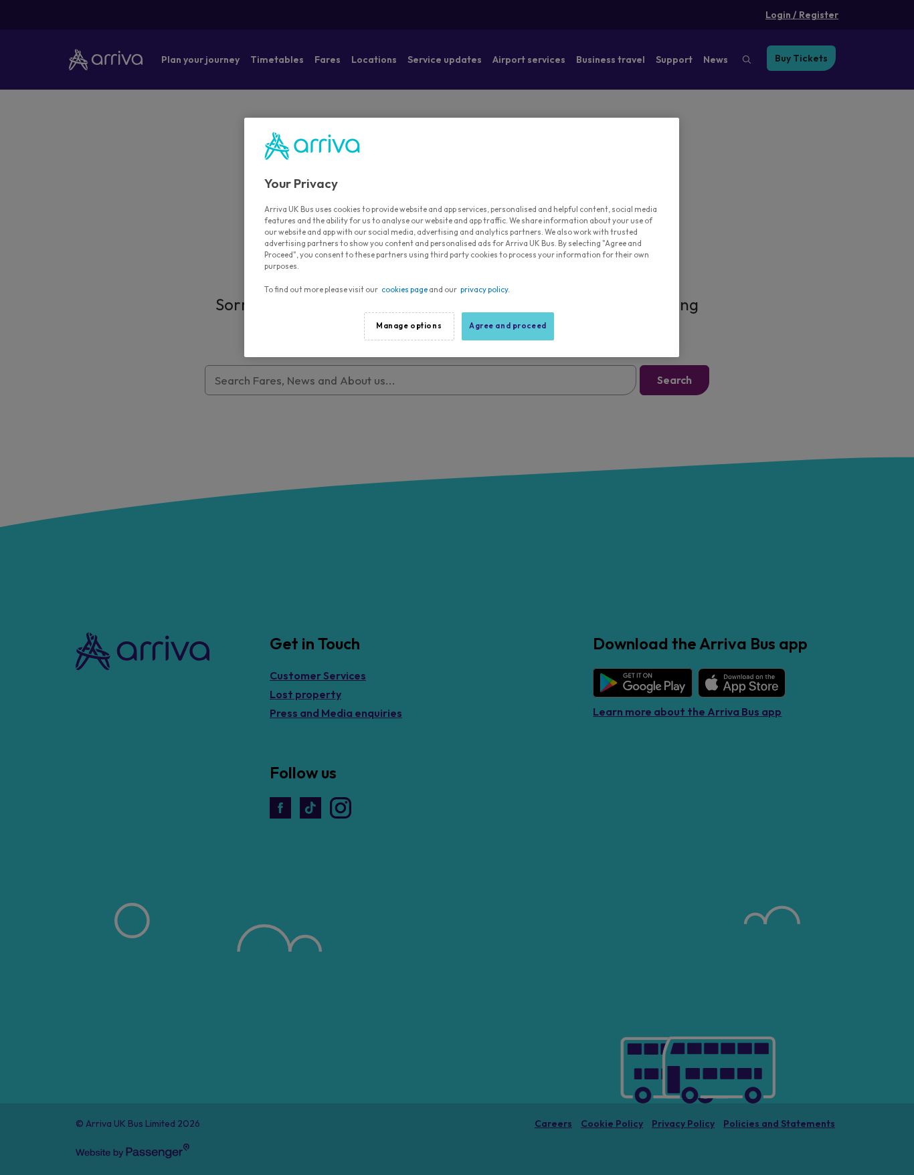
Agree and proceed (508, 325)
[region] (461, 237)
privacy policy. (485, 289)
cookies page (404, 289)
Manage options (409, 325)
